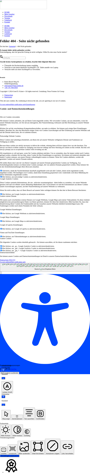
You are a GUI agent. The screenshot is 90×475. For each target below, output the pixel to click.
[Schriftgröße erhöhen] (3, 370)
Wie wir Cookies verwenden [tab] (10, 117)
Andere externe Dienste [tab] (8, 196)
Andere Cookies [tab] (5, 238)
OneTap (13, 369)
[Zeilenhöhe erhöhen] (3, 396)
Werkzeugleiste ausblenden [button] (9, 373)
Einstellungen (30, 104)
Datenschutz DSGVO (7, 260)
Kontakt (7, 22)
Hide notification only (18, 104)
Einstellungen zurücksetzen (9, 456)
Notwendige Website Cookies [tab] (10, 136)
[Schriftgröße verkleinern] (3, 378)
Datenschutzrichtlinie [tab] (7, 252)
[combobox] (45, 267)
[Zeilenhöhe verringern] (3, 405)
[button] (1, 273)
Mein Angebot (9, 14)
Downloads (8, 16)
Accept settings (5, 104)
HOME (7, 12)
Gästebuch (8, 20)
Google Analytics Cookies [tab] (9, 179)
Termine (7, 18)
